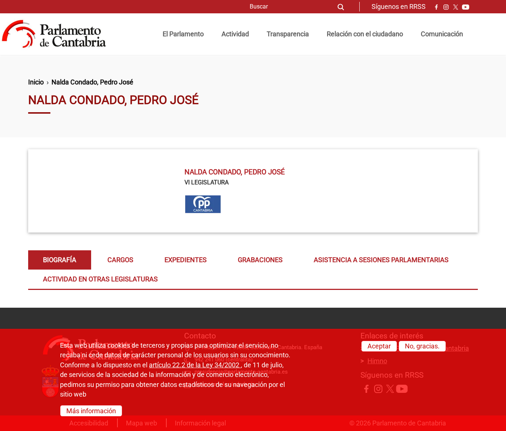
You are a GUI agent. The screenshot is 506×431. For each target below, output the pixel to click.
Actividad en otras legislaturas (100, 279)
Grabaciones (260, 260)
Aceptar (379, 346)
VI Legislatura (206, 182)
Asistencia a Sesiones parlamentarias (381, 260)
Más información (91, 410)
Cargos (120, 260)
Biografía (59, 260)
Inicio (36, 82)
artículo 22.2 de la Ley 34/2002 (195, 365)
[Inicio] (57, 34)
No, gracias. (422, 346)
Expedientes (185, 260)
